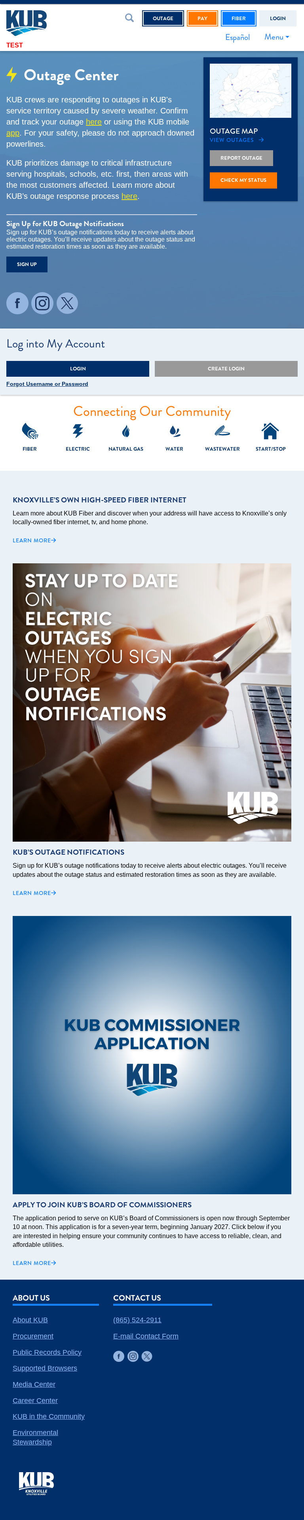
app (12, 132)
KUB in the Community (49, 1416)
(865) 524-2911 (137, 1320)
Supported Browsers (45, 1368)
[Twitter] (67, 303)
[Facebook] (17, 303)
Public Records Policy (47, 1352)
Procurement (33, 1336)
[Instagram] (42, 303)
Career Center (35, 1401)
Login (278, 18)
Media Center (34, 1384)
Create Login (226, 368)
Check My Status (243, 180)
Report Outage (241, 158)
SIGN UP (27, 264)
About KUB (30, 1320)
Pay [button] (202, 18)
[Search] (131, 19)
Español (237, 37)
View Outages (232, 140)
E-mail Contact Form (146, 1336)
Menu (273, 37)
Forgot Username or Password (47, 384)
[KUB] (45, 23)
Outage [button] (163, 18)
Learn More (32, 540)
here (94, 121)
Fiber (239, 18)
